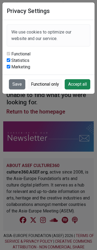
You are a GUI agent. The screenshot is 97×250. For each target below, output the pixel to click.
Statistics (20, 60)
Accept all (77, 84)
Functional (20, 53)
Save (17, 84)
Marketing (20, 66)
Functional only (45, 84)
